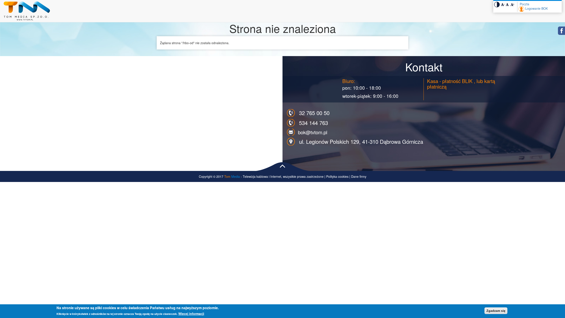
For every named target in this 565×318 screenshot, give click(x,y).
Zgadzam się (495, 310)
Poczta (524, 4)
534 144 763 (313, 123)
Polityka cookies (337, 176)
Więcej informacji (191, 313)
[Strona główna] (28, 11)
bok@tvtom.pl (312, 132)
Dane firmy (358, 176)
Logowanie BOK (536, 8)
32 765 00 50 (314, 113)
